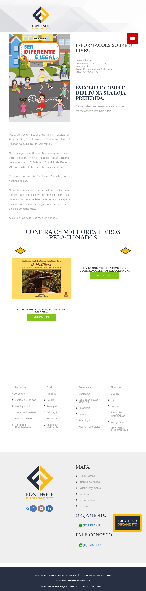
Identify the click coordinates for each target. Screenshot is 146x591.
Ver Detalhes (41, 317)
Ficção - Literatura (89, 426)
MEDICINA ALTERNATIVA (119, 429)
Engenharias (53, 418)
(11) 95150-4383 (92, 525)
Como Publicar (87, 500)
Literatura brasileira (25, 412)
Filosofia (51, 393)
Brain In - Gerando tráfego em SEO (85, 587)
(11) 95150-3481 (92, 545)
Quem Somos (87, 475)
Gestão (115, 393)
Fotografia (84, 407)
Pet (112, 399)
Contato (83, 506)
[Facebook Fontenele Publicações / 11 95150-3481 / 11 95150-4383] (33, 508)
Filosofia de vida (23, 418)
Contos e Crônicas (25, 399)
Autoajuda (52, 406)
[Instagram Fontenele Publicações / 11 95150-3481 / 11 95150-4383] (41, 508)
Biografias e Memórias (53, 425)
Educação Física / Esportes (89, 400)
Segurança (85, 387)
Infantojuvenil (22, 406)
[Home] (27, 508)
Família (83, 414)
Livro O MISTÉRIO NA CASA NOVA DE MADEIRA (41, 311)
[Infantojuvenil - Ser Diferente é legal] (39, 78)
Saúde (50, 399)
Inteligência (117, 422)
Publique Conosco (89, 481)
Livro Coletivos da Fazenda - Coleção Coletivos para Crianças (105, 270)
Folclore (115, 406)
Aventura (19, 393)
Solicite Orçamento (90, 487)
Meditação (85, 393)
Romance (20, 387)
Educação (52, 412)
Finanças (116, 387)
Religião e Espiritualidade (22, 425)
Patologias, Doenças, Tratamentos (118, 414)
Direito (50, 387)
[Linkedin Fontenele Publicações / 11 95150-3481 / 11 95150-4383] (49, 508)
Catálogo (84, 493)
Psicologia (84, 420)
